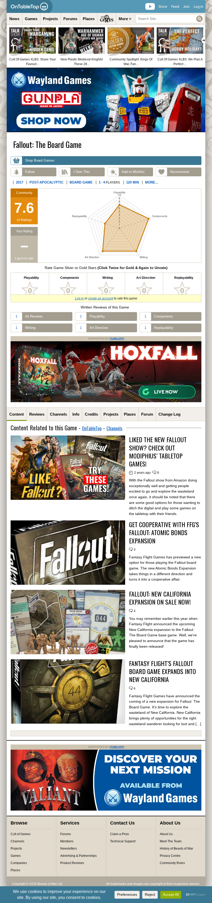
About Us (166, 834)
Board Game (81, 182)
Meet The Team (170, 841)
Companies (19, 863)
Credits (91, 414)
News (14, 19)
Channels (58, 414)
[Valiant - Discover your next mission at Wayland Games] (106, 809)
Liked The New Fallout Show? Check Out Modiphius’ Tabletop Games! (158, 451)
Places (89, 19)
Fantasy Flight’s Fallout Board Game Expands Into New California (162, 671)
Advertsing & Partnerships (78, 856)
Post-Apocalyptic (46, 182)
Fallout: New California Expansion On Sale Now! (160, 598)
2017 (19, 182)
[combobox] (169, 18)
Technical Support (122, 841)
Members (66, 841)
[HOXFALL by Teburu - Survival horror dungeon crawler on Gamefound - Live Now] (106, 401)
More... (151, 182)
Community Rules (172, 863)
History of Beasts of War (176, 848)
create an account (100, 298)
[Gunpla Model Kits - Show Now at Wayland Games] (106, 100)
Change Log (169, 414)
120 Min (132, 182)
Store (162, 6)
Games (31, 19)
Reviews (36, 414)
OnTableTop (92, 428)
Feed (175, 6)
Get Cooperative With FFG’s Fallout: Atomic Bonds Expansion (164, 532)
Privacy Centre (170, 856)
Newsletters (68, 848)
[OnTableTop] (29, 6)
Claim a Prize (119, 834)
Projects (50, 19)
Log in (198, 6)
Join (186, 6)
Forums (70, 19)
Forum (147, 414)
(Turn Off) (117, 338)
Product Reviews (72, 863)
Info (75, 414)
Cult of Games (21, 834)
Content (16, 414)
